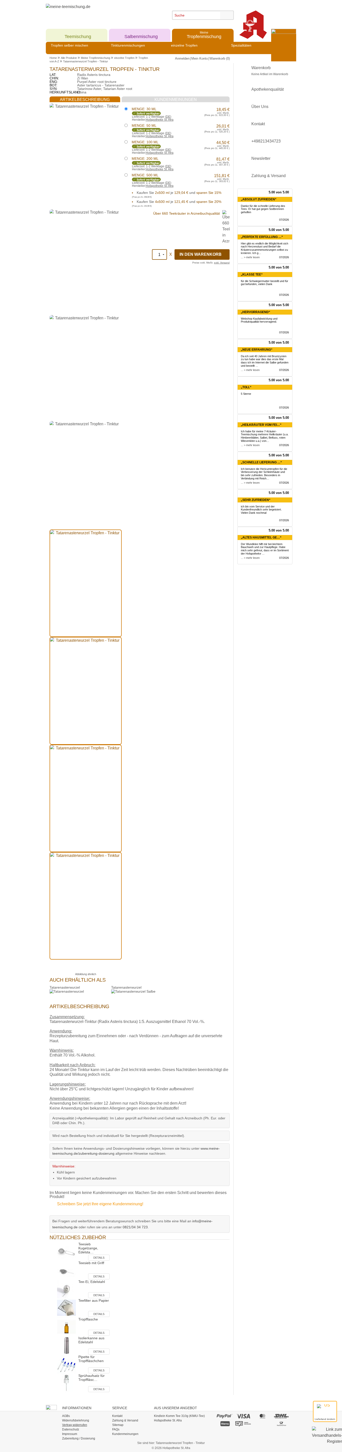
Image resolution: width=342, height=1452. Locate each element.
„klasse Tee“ (252, 274)
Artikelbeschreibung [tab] (85, 99)
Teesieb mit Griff (91, 1263)
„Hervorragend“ (255, 312)
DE (168, 116)
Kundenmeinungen (125, 1434)
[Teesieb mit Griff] (66, 1270)
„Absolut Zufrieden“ (258, 199)
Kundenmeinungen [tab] (175, 99)
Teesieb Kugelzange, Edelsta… (88, 1248)
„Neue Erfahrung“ (256, 349)
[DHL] (281, 1416)
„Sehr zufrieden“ (255, 500)
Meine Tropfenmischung (95, 57)
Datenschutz (70, 1429)
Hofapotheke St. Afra (160, 119)
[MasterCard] (262, 1416)
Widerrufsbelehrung (75, 1420)
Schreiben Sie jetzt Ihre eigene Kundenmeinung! (100, 1204)
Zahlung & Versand (268, 176)
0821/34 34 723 (135, 1227)
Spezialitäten (241, 45)
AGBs (66, 1416)
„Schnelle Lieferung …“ (261, 462)
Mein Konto (199, 58)
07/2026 (284, 219)
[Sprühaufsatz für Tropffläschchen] (66, 1382)
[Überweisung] (243, 1423)
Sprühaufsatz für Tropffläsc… (91, 1378)
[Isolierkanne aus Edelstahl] (66, 1345)
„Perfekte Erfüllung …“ (262, 237)
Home (53, 57)
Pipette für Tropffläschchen (91, 1359)
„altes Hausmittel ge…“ (261, 537)
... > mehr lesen (250, 257)
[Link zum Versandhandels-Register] (327, 1439)
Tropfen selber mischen (69, 45)
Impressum (69, 1434)
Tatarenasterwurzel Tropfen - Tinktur (85, 61)
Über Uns (259, 106)
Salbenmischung (141, 35)
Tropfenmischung (204, 35)
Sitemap (117, 1425)
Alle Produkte (69, 57)
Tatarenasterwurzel (65, 987)
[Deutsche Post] (281, 1423)
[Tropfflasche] (66, 1326)
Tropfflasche (88, 1319)
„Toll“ (246, 387)
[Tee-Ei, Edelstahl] (66, 1288)
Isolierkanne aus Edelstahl (91, 1340)
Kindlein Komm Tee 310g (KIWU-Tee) (179, 1416)
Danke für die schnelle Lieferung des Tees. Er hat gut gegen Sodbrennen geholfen (263, 209)
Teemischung (78, 35)
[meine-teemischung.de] (91, 12)
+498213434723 (266, 141)
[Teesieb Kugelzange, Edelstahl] (66, 1251)
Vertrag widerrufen (74, 1425)
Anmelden (182, 58)
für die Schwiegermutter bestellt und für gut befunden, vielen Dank (264, 283)
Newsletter (260, 158)
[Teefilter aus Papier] (66, 1307)
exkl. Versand (222, 262)
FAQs (115, 1429)
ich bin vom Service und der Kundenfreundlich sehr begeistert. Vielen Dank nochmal (261, 509)
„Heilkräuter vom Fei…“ (261, 425)
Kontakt (258, 124)
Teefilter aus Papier (93, 1300)
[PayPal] (225, 1416)
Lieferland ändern (325, 1419)
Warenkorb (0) (220, 58)
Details (98, 1257)
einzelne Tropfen (184, 45)
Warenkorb (269, 71)
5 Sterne (246, 393)
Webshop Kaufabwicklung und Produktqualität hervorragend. (259, 320)
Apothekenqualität (267, 89)
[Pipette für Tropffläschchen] (66, 1364)
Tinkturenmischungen (128, 45)
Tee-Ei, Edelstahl (91, 1282)
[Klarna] (225, 1423)
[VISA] (243, 1416)
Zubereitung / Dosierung (78, 1438)
